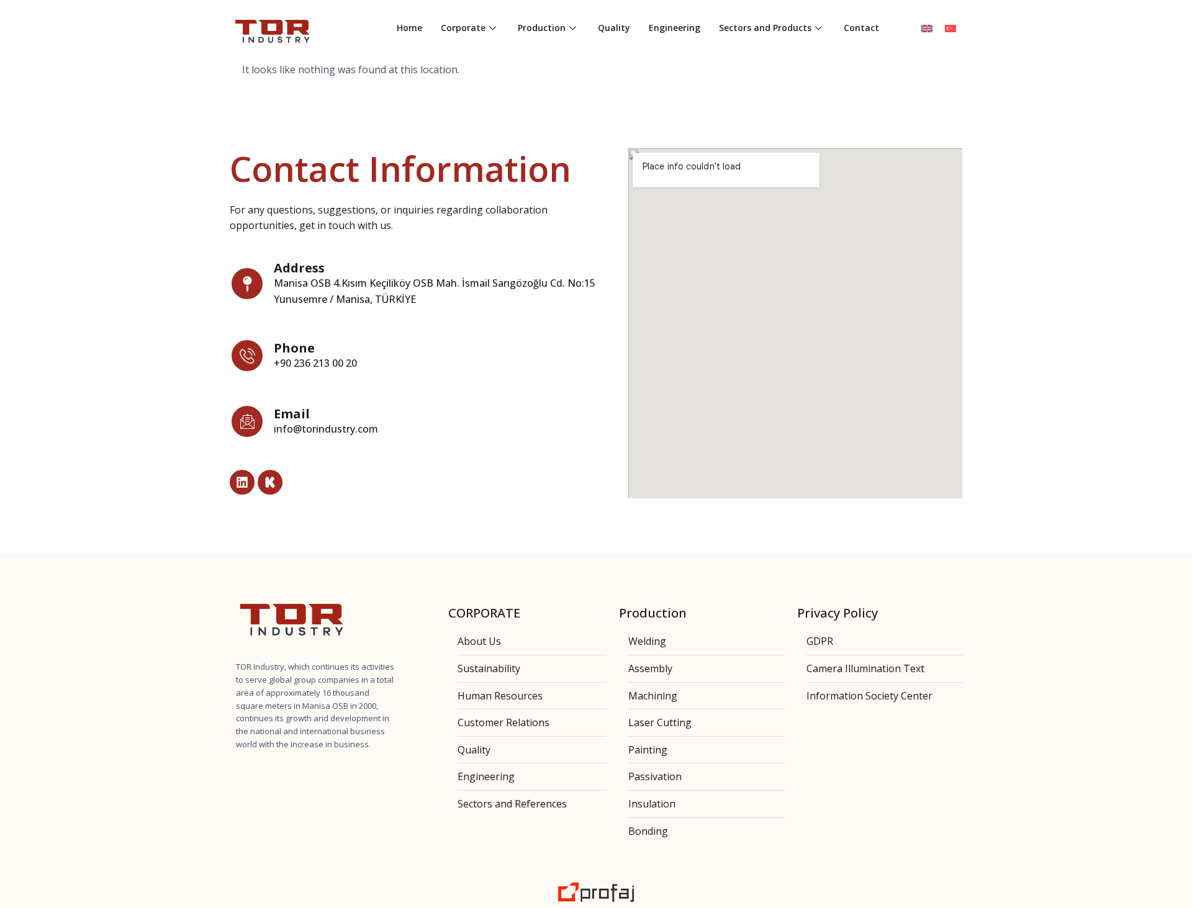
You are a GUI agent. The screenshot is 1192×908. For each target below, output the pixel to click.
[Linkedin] (242, 482)
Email (292, 413)
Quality (614, 28)
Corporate (463, 28)
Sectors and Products (765, 28)
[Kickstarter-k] (270, 482)
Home (409, 28)
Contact (861, 28)
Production (542, 28)
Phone (294, 347)
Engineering (674, 28)
